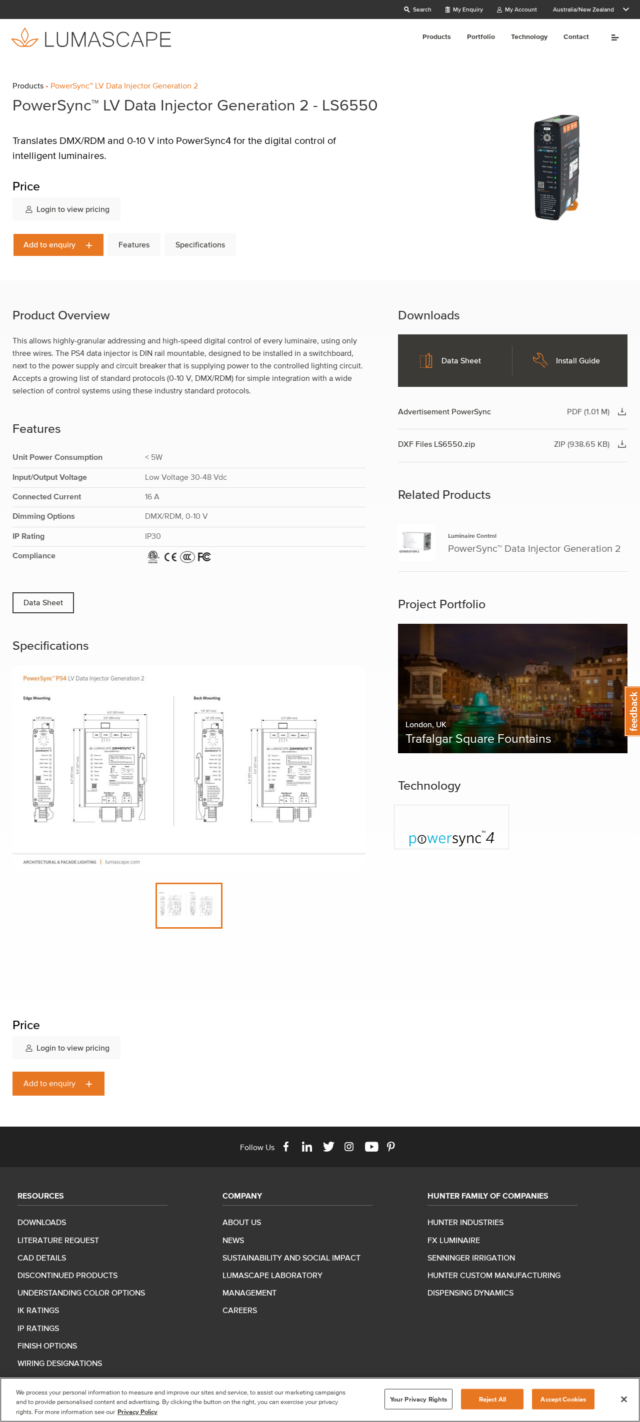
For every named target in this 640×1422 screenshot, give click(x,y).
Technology (529, 36)
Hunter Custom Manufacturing (494, 1275)
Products (436, 36)
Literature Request (58, 1240)
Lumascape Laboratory (272, 1275)
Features (134, 244)
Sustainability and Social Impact (291, 1257)
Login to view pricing (72, 208)
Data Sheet (43, 602)
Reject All (492, 1399)
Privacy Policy (138, 1412)
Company (242, 1195)
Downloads (42, 1222)
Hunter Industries (466, 1222)
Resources (41, 1195)
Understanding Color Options (81, 1292)
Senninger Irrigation (471, 1257)
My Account (520, 9)
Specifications (200, 244)
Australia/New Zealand (583, 9)
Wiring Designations (60, 1363)
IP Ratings (38, 1328)
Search (422, 9)
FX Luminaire (454, 1240)
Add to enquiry (51, 244)
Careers (239, 1310)
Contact (576, 36)
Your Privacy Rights (418, 1399)
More (611, 37)
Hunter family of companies (488, 1195)
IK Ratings (38, 1310)
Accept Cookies (563, 1399)
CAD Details (42, 1257)
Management (249, 1292)
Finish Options (47, 1345)
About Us (241, 1222)
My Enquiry (467, 9)
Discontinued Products (68, 1275)
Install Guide (578, 360)
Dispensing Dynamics (471, 1292)
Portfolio (481, 36)
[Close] (624, 1399)
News (233, 1240)
